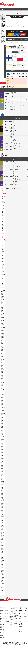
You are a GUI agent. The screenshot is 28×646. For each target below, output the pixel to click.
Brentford (11, 91)
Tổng (2, 155)
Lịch (12, 9)
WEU (2, 93)
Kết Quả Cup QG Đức (15, 612)
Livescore (7, 9)
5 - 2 (19, 65)
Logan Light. (10, 27)
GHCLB (2, 105)
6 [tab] (20, 35)
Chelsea (11, 93)
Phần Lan (10, 65)
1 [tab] (13, 35)
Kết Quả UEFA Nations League (20, 619)
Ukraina (16, 163)
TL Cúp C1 (25, 616)
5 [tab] (18, 35)
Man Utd (14, 65)
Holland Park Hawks (23, 27)
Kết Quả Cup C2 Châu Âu (20, 613)
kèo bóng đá (2, 356)
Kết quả (16, 9)
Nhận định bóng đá (2, 625)
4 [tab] (17, 35)
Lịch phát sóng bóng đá (2, 632)
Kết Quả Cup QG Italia (11, 624)
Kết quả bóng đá (2, 611)
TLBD (1, 623)
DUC (15, 42)
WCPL (2, 166)
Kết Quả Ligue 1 (15, 619)
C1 (23, 42)
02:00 (18, 67)
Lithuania (16, 143)
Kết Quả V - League (21, 627)
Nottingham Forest (23, 50)
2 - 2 (19, 50)
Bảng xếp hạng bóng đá (2, 620)
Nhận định (17, 11)
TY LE (21, 9)
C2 (25, 42)
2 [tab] (15, 35)
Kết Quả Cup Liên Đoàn (6, 617)
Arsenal (22, 67)
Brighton (22, 63)
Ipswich (11, 95)
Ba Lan (21, 65)
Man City (22, 47)
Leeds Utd (12, 98)
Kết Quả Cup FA (6, 612)
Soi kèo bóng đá (2, 636)
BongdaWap (3, 14)
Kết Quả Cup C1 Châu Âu (20, 609)
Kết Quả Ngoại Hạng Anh (7, 609)
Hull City (11, 80)
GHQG (2, 99)
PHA (21, 42)
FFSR (2, 127)
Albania (16, 169)
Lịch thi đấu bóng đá (2, 615)
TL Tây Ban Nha (25, 611)
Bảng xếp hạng (4, 11)
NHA (8, 42)
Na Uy (11, 149)
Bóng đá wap (2, 608)
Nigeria (16, 161)
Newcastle (12, 83)
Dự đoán (11, 11)
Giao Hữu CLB (15, 16)
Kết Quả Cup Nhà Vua (11, 613)
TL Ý (24, 613)
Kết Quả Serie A (11, 620)
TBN (12, 42)
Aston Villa (14, 67)
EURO (2, 108)
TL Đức (24, 615)
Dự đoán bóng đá (2, 628)
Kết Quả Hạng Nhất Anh (7, 621)
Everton (22, 52)
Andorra (15, 133)
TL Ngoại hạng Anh (25, 608)
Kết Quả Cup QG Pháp (15, 623)
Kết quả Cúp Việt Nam (20, 631)
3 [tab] (16, 35)
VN (26, 73)
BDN (23, 73)
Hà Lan (11, 140)
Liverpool (14, 49)
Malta (15, 137)
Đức (11, 124)
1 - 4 (19, 47)
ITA (17, 42)
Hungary (10, 121)
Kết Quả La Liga (11, 609)
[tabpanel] (17, 26)
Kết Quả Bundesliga (16, 608)
